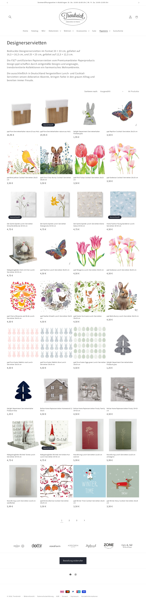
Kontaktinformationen (89, 596)
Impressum (75, 596)
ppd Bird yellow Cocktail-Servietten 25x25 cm (22, 178)
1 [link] (61, 520)
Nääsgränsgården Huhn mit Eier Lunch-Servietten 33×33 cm (21, 271)
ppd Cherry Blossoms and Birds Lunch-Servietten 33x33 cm (21, 317)
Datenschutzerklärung (45, 596)
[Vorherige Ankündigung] (7, 2)
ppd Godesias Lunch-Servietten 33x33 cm (121, 270)
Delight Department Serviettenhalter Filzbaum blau (20, 409)
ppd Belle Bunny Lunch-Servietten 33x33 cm (123, 316)
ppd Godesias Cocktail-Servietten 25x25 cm (122, 177)
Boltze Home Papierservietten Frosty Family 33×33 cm (89, 409)
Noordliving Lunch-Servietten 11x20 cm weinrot (87, 456)
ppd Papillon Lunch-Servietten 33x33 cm (54, 270)
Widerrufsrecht (29, 596)
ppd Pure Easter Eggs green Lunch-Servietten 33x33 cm (89, 363)
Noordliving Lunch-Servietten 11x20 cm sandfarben (21, 502)
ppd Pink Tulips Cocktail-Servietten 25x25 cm (88, 178)
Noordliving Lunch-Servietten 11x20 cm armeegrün (121, 456)
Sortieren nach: (91, 91)
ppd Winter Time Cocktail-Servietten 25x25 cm (88, 502)
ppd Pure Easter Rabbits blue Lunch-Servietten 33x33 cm (53, 363)
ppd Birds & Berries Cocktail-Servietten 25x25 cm (54, 502)
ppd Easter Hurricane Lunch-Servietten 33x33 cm (87, 317)
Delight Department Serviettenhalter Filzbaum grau (120, 363)
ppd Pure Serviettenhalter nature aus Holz (55, 131)
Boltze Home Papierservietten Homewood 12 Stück (56, 409)
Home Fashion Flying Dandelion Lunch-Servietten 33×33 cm (121, 225)
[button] (10, 17)
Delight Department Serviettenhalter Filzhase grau (86, 132)
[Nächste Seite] (84, 520)
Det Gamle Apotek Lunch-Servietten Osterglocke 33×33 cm (53, 225)
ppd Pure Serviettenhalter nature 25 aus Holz (23, 131)
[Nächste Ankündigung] (138, 2)
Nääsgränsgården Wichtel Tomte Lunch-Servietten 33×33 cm (21, 456)
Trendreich (17, 596)
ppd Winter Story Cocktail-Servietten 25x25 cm (122, 502)
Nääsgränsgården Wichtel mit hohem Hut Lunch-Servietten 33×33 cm (55, 456)
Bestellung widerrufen (73, 560)
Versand (65, 596)
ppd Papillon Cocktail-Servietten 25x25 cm (122, 131)
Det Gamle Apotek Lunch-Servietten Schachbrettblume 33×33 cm (20, 225)
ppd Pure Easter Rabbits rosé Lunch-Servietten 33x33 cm (20, 363)
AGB (57, 596)
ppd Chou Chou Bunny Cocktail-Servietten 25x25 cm (55, 178)
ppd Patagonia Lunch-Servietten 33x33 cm (88, 270)
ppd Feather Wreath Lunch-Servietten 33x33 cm (56, 317)
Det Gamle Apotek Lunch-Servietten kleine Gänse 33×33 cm (88, 225)
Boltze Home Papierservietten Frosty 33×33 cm (122, 409)
